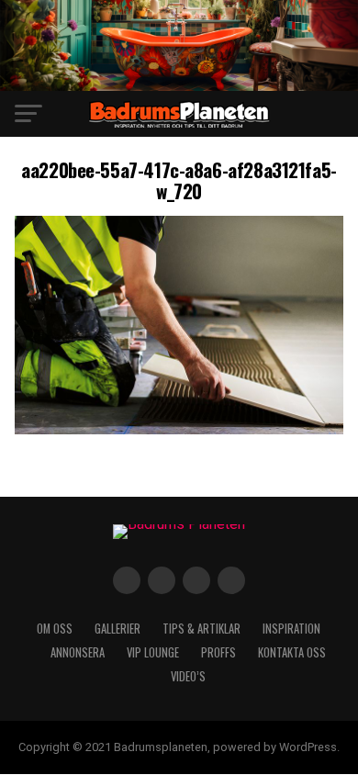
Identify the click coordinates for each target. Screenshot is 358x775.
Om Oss (55, 628)
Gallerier (117, 628)
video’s (188, 676)
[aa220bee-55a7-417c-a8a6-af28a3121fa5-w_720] (178, 429)
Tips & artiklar (201, 628)
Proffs (218, 652)
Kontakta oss (292, 652)
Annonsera (77, 652)
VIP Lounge (153, 652)
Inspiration (291, 628)
